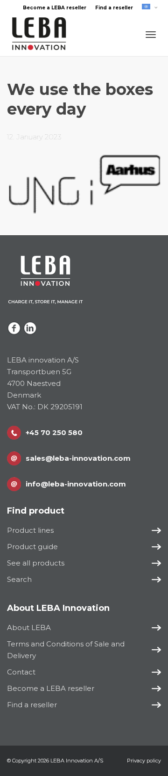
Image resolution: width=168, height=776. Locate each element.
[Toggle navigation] (150, 35)
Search (19, 579)
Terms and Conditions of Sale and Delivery (66, 649)
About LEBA (29, 627)
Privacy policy (144, 760)
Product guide (32, 546)
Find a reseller (114, 8)
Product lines (30, 530)
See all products (35, 562)
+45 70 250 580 (54, 432)
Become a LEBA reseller (54, 8)
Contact (21, 671)
